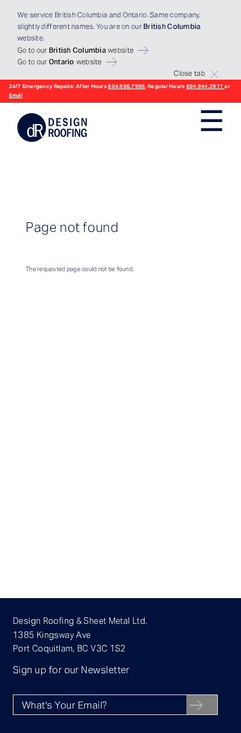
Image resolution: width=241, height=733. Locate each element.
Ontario (135, 14)
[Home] (52, 140)
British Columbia (81, 14)
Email (15, 95)
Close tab (189, 73)
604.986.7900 (126, 86)
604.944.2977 (205, 86)
